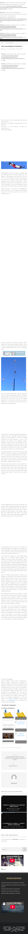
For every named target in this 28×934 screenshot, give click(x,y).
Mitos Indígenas (21, 930)
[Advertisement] (14, 80)
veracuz (9, 747)
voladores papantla (16, 747)
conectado (14, 839)
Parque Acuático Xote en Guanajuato (10, 889)
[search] (24, 849)
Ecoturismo (15, 927)
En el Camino (21, 927)
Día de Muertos (7, 930)
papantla (4, 747)
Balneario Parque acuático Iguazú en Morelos (12, 882)
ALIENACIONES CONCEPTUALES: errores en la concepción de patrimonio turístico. (15, 757)
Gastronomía (17, 928)
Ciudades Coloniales (21, 926)
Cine (14, 926)
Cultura (5, 927)
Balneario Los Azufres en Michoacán (10, 891)
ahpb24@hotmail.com (13, 700)
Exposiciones (10, 928)
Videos (16, 931)
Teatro (11, 931)
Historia (23, 928)
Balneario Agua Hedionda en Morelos (10, 893)
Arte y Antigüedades (7, 926)
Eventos (4, 928)
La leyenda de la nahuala (18, 929)
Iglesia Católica (8, 929)
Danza (9, 927)
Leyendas (14, 930)
